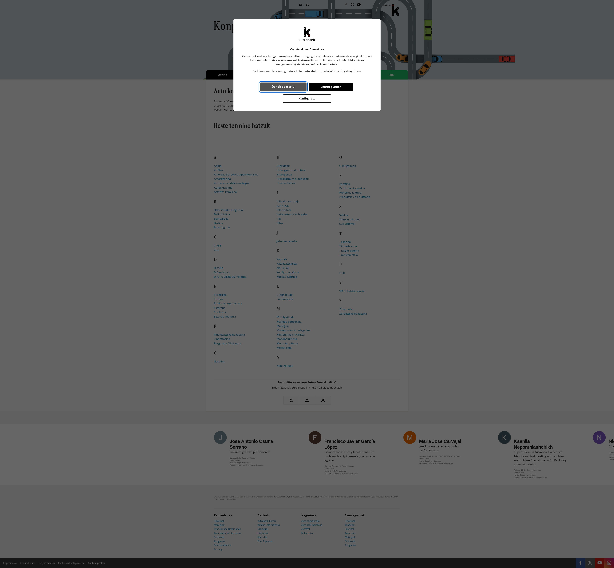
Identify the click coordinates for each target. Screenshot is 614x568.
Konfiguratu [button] (307, 98)
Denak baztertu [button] (283, 86)
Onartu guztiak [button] (330, 86)
